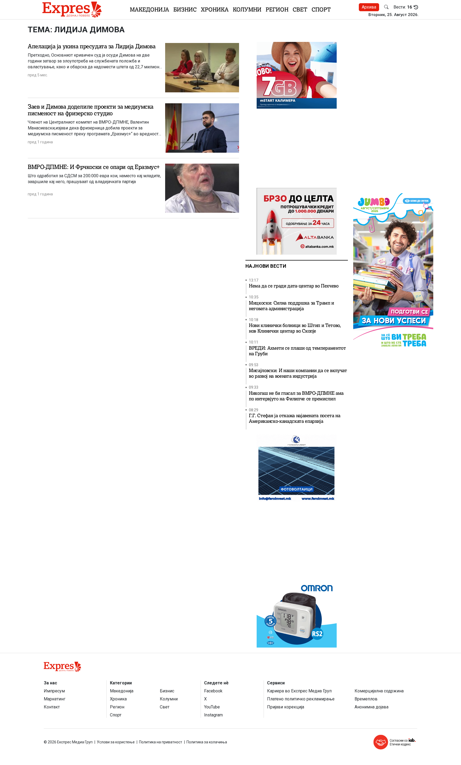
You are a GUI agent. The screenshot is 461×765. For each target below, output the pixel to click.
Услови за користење (116, 742)
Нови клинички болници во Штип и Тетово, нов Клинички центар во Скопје (295, 328)
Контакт (52, 706)
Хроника (215, 9)
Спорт (321, 9)
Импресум (54, 690)
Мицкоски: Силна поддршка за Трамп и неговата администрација (291, 305)
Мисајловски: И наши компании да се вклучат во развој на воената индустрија (298, 373)
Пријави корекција (285, 706)
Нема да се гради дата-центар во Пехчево (294, 286)
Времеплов (366, 698)
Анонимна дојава (371, 706)
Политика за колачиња (206, 742)
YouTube (212, 706)
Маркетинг (54, 698)
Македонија (149, 9)
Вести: (403, 7)
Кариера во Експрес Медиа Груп (299, 690)
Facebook (213, 690)
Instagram (213, 714)
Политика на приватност (160, 742)
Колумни (247, 9)
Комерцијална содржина (379, 690)
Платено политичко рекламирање (301, 698)
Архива (369, 7)
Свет (300, 9)
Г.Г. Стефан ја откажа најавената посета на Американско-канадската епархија (294, 418)
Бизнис (185, 9)
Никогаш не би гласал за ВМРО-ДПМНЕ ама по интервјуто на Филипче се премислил (296, 396)
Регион (277, 9)
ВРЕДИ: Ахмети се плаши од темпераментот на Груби (297, 351)
